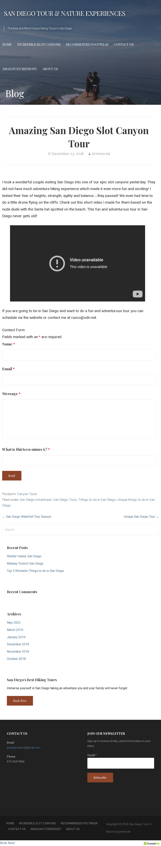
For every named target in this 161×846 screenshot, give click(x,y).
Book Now (20, 701)
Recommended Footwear (87, 44)
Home (7, 44)
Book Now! (7, 843)
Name (8, 343)
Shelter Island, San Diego (24, 556)
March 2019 (15, 630)
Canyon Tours (27, 494)
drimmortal (101, 154)
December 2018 (18, 644)
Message (11, 393)
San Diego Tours (65, 500)
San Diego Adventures (36, 500)
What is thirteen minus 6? (26, 449)
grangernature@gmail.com (23, 747)
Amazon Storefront (19, 69)
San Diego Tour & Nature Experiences (64, 13)
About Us (50, 69)
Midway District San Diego (25, 563)
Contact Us (124, 44)
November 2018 (18, 651)
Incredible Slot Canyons (38, 44)
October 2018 (16, 659)
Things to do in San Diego (97, 500)
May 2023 (14, 622)
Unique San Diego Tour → (141, 517)
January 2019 (16, 637)
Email (8, 368)
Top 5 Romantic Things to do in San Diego (35, 571)
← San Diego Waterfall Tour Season (26, 517)
